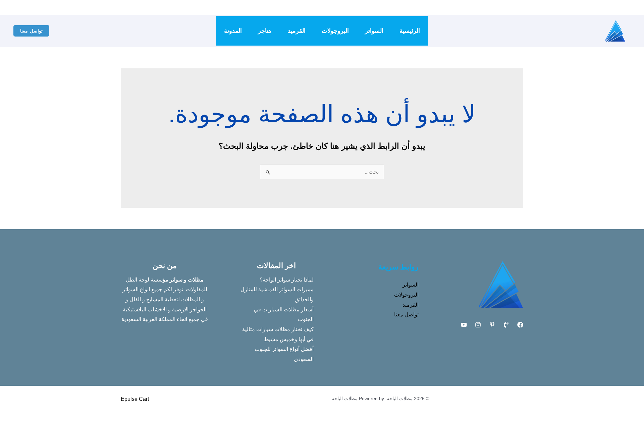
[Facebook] (437, 8)
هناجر (265, 30)
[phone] (427, 8)
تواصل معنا (406, 314)
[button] (31, 31)
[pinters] (396, 8)
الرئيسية (409, 30)
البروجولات (335, 30)
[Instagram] (417, 8)
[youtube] (407, 8)
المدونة (233, 30)
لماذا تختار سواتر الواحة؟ (287, 280)
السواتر (374, 30)
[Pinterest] (492, 325)
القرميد (297, 30)
